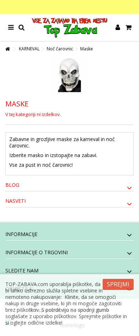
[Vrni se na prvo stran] (7, 49)
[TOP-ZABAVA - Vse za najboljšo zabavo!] (69, 27)
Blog (12, 184)
